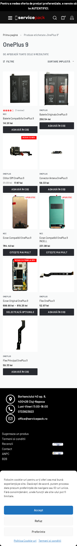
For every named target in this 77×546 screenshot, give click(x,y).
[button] (20, 129)
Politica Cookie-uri (25, 540)
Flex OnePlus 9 (46, 300)
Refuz (38, 521)
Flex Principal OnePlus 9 (15, 360)
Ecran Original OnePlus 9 (15, 300)
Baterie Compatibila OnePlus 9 (18, 118)
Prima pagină (10, 35)
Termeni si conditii (49, 540)
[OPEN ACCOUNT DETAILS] (72, 18)
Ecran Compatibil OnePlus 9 (17, 237)
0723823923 (26, 411)
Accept (38, 510)
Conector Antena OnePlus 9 (53, 178)
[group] (56, 88)
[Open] (10, 18)
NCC (5, 114)
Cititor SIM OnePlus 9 (13, 178)
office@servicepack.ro (32, 418)
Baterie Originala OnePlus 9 (53, 114)
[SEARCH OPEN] (55, 18)
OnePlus (43, 110)
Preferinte (38, 531)
